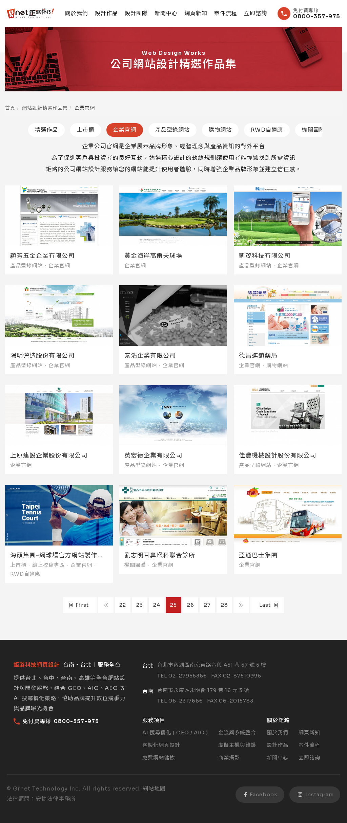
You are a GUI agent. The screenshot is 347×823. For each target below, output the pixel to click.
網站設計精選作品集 (45, 108)
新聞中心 (166, 13)
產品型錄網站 (172, 129)
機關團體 (313, 129)
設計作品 (106, 13)
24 (156, 605)
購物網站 (220, 129)
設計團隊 (136, 13)
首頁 (10, 108)
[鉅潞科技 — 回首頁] (30, 13)
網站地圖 (154, 788)
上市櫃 (85, 129)
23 (139, 605)
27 (207, 605)
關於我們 (76, 13)
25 (173, 605)
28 (224, 605)
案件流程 (225, 13)
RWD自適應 (267, 129)
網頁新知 (195, 13)
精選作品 (46, 129)
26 (190, 605)
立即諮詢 (255, 13)
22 (122, 605)
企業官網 (124, 129)
